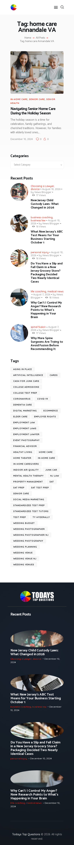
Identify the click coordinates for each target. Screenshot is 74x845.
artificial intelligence (28, 375)
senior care (37, 99)
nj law (54, 475)
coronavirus (22, 398)
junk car (51, 470)
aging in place (22, 369)
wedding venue (23, 552)
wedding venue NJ (24, 558)
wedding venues (23, 564)
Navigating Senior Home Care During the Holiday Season (32, 111)
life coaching (38, 291)
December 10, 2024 (21, 139)
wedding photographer (29, 529)
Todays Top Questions (26, 834)
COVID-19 (42, 398)
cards (54, 375)
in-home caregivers (26, 464)
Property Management (28, 481)
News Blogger (43, 192)
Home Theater (22, 458)
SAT (52, 481)
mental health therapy (28, 475)
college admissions (26, 387)
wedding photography (28, 541)
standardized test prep (29, 505)
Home (27, 38)
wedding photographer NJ (31, 535)
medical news (55, 291)
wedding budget (24, 523)
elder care (20, 416)
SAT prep (18, 487)
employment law (24, 422)
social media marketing (28, 499)
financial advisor (25, 446)
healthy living (22, 452)
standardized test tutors (31, 511)
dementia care (22, 404)
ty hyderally (41, 517)
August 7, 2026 (41, 294)
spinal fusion (38, 326)
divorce (35, 189)
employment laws (24, 428)
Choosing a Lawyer (42, 185)
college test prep (25, 393)
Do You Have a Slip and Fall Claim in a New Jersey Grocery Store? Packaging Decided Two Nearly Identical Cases (47, 273)
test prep (19, 517)
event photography (26, 440)
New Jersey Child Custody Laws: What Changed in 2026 (45, 204)
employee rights (45, 416)
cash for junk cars (26, 381)
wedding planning (25, 546)
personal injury (40, 252)
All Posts (40, 38)
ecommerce (50, 410)
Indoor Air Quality (26, 470)
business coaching (42, 217)
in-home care (19, 99)
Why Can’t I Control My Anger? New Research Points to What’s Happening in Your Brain (46, 310)
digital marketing (25, 410)
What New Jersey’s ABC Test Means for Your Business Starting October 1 (47, 237)
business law (38, 220)
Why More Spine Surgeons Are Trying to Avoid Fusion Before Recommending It (47, 343)
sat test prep (40, 487)
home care (46, 452)
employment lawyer (26, 434)
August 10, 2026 (51, 189)
